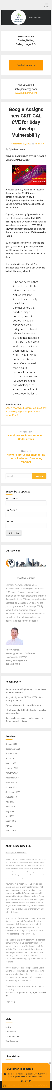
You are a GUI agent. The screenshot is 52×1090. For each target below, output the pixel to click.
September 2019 (13, 792)
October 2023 (11, 744)
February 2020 (12, 768)
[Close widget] (49, 1063)
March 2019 (11, 821)
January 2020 (12, 773)
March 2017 (11, 830)
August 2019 (11, 797)
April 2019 (10, 816)
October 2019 (11, 787)
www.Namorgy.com (26, 92)
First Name (11, 510)
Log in (8, 1027)
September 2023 (13, 749)
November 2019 (13, 782)
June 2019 (10, 806)
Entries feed (11, 1032)
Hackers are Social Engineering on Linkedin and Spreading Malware (26, 458)
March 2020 (11, 763)
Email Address (12, 498)
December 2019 (13, 778)
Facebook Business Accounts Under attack (24, 705)
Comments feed (13, 1036)
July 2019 (10, 802)
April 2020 (10, 758)
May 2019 (10, 811)
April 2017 (10, 826)
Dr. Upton (26, 1081)
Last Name (11, 521)
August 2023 (11, 754)
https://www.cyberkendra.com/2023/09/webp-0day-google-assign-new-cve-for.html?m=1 (26, 411)
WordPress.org (12, 1041)
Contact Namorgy (26, 65)
